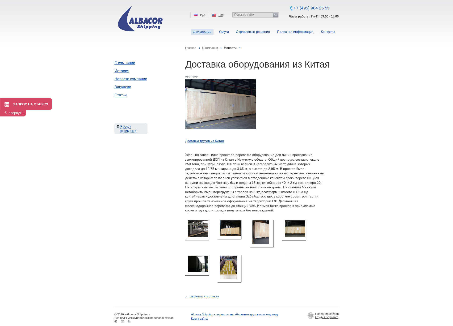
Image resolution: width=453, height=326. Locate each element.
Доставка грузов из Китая (204, 141)
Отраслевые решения (253, 32)
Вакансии (122, 87)
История (121, 71)
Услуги (224, 32)
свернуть (15, 113)
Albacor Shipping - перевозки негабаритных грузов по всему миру (234, 314)
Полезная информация (295, 32)
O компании (202, 32)
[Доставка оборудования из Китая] (197, 230)
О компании (124, 63)
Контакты (328, 32)
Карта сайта (199, 318)
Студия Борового (326, 317)
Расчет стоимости (128, 128)
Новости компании (130, 79)
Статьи (120, 95)
